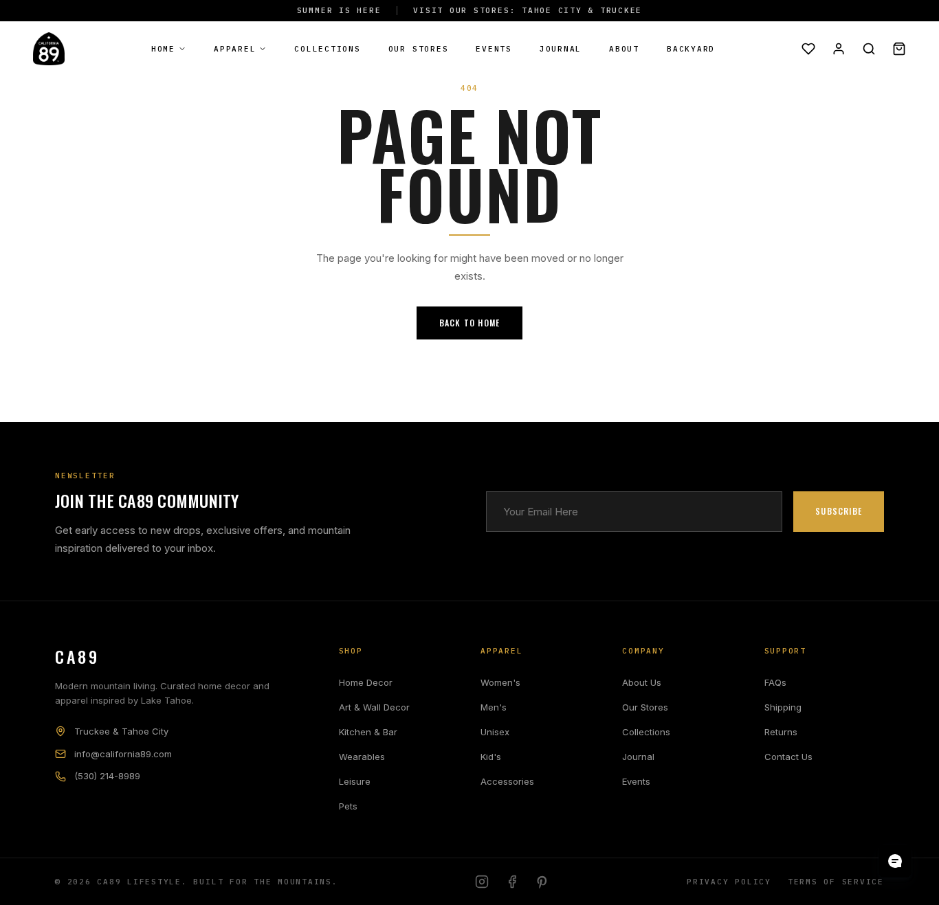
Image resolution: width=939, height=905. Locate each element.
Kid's (490, 756)
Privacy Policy (729, 881)
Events (494, 49)
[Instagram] (482, 882)
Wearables (362, 756)
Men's (493, 707)
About (624, 49)
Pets (348, 806)
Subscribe (838, 511)
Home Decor (366, 682)
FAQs (775, 682)
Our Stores (418, 49)
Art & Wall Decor (374, 707)
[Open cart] (899, 49)
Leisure (355, 781)
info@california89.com (123, 753)
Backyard (691, 49)
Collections (327, 49)
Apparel (235, 49)
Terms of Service (836, 881)
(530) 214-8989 (107, 775)
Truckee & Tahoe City (121, 731)
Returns (780, 731)
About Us (641, 682)
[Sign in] (839, 49)
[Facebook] (512, 882)
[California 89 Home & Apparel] (49, 48)
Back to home (469, 322)
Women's (500, 682)
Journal (561, 49)
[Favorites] (808, 49)
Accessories (507, 781)
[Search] (869, 49)
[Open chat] (895, 861)
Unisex (494, 731)
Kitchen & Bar (368, 731)
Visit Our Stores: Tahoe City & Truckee (527, 10)
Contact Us (788, 756)
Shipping (783, 707)
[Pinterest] (542, 882)
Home (163, 49)
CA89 (77, 656)
